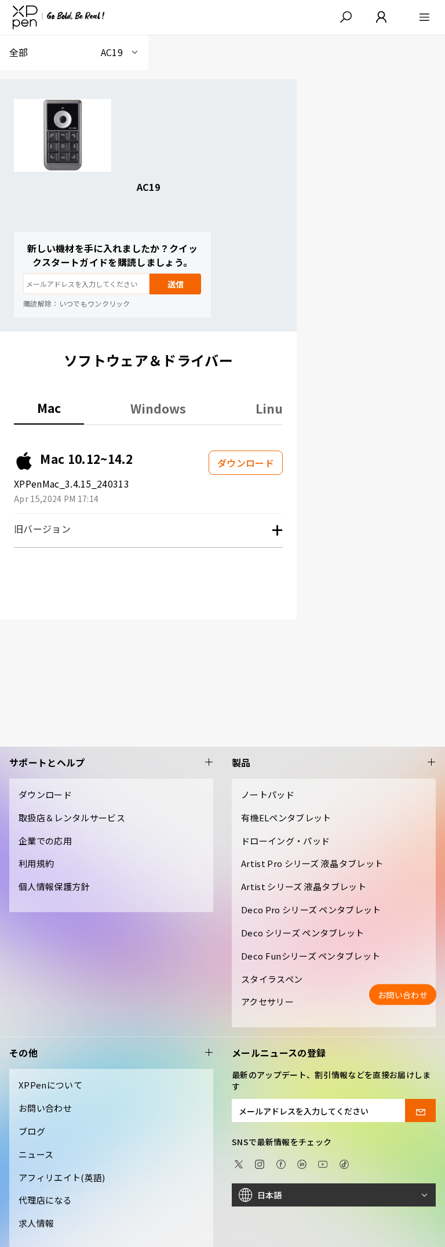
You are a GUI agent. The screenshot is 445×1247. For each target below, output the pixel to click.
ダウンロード (45, 794)
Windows (158, 408)
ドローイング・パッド (285, 841)
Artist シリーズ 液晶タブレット (303, 886)
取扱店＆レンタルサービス (72, 817)
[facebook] (281, 1163)
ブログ (32, 1131)
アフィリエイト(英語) (62, 1177)
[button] (346, 17)
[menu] (421, 17)
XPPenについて (50, 1085)
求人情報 (36, 1223)
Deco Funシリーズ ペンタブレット (310, 956)
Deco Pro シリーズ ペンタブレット (311, 909)
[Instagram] (260, 1163)
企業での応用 (45, 841)
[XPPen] (58, 17)
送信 (175, 284)
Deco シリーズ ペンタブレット (302, 933)
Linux (273, 408)
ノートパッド (267, 794)
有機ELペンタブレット (286, 817)
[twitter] (239, 1163)
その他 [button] (23, 1053)
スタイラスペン (271, 979)
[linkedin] (302, 1163)
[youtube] (323, 1163)
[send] (420, 1110)
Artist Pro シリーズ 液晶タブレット (312, 863)
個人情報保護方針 (54, 886)
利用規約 (36, 863)
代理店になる (45, 1200)
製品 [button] (241, 762)
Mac (49, 408)
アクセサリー (267, 1001)
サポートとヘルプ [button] (47, 762)
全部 (66, 52)
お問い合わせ (45, 1108)
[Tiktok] (344, 1163)
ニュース (36, 1154)
